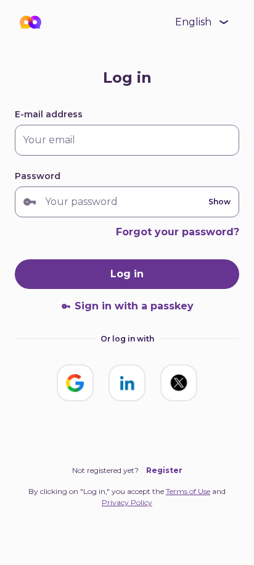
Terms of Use (188, 491)
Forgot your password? (177, 232)
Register (164, 470)
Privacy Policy (127, 502)
